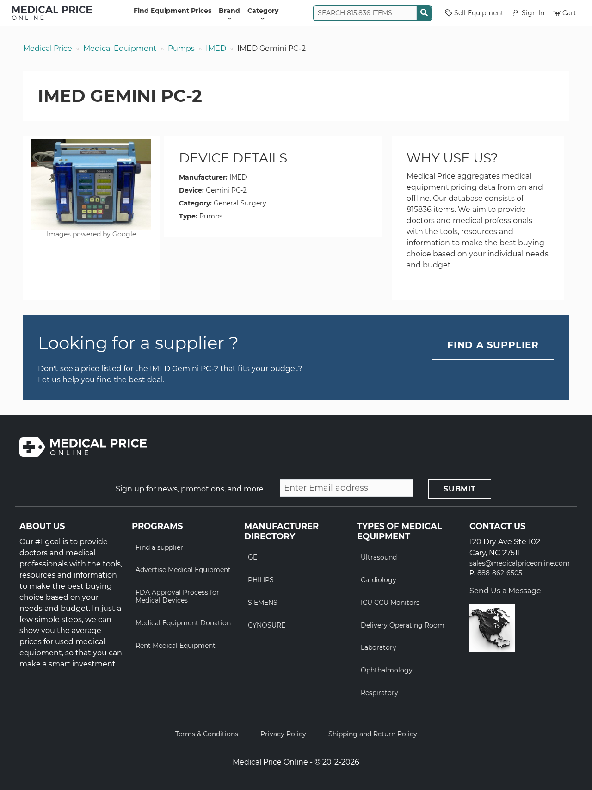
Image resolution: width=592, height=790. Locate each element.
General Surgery (240, 203)
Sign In (533, 13)
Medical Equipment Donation (183, 623)
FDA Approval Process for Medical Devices (177, 596)
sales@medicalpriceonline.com (519, 563)
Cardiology (378, 580)
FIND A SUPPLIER (493, 344)
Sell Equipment (479, 13)
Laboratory (378, 647)
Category (262, 10)
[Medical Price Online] (52, 13)
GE (252, 557)
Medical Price (47, 48)
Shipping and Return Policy (372, 734)
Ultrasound (379, 557)
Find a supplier (159, 547)
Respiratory (379, 693)
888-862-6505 (499, 573)
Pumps (181, 48)
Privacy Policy (283, 734)
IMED (216, 48)
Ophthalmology (387, 670)
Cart (569, 13)
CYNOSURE (266, 625)
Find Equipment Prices (172, 10)
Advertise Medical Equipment (183, 570)
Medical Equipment (120, 48)
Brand (229, 10)
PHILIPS (261, 580)
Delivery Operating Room (402, 625)
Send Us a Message (505, 590)
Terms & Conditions (206, 734)
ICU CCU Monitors (390, 602)
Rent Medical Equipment (176, 645)
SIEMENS (263, 602)
